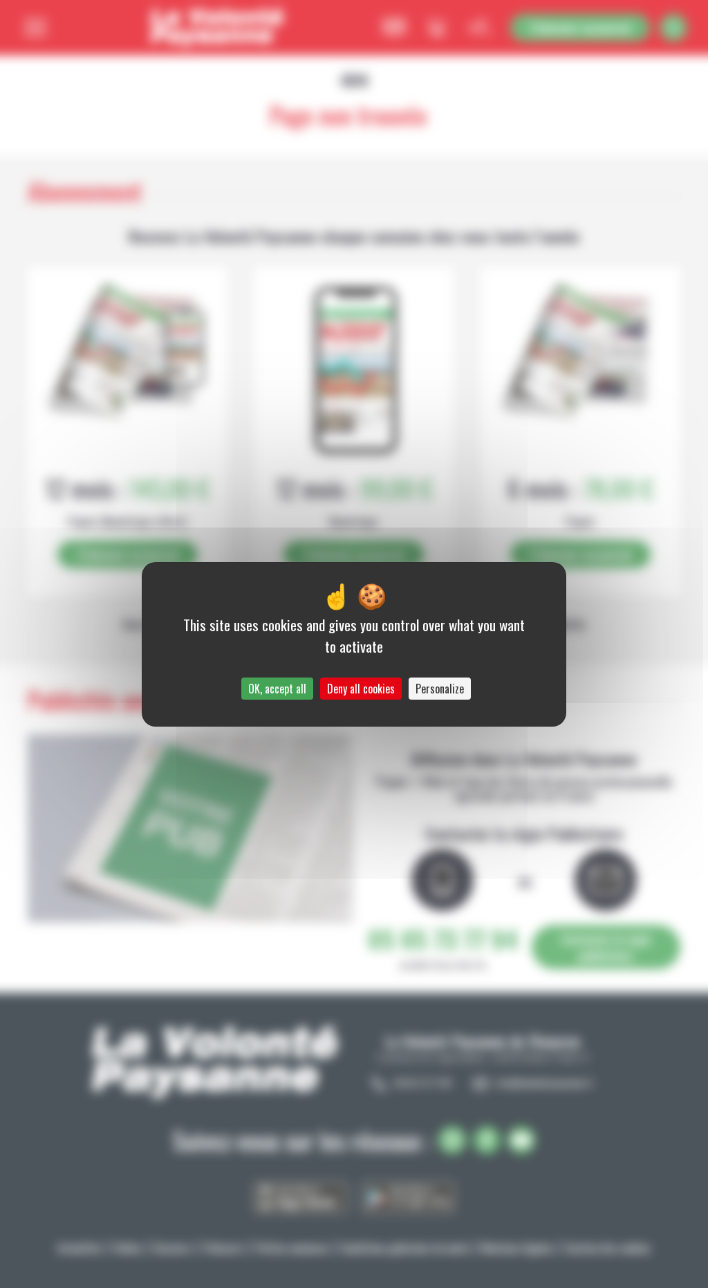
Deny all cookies (361, 688)
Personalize (440, 688)
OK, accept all (277, 688)
